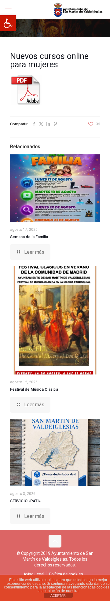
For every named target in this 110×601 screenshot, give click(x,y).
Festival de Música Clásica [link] (34, 389)
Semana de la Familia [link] (29, 236)
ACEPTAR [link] (58, 595)
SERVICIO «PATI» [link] (25, 501)
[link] (8, 23)
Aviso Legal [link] (34, 574)
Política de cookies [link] (66, 574)
